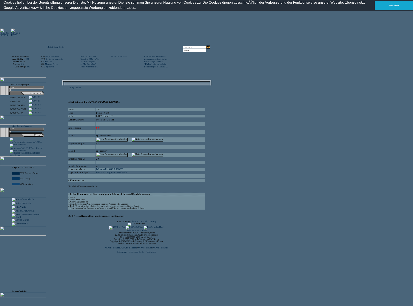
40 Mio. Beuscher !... (88, 64)
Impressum (133, 252)
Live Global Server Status (136, 231)
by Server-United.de (54, 59)
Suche (61, 47)
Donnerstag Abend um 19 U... (156, 67)
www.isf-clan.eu (145, 248)
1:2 (39, 105)
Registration (53, 47)
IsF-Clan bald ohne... (88, 56)
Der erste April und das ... (154, 62)
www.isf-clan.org (112, 248)
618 (23, 64)
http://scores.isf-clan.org (144, 221)
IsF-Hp (71, 88)
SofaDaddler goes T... (89, 62)
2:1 (38, 97)
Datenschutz (122, 252)
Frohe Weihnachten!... (89, 67)
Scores (79, 88)
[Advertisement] (161, 32)
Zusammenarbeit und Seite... (155, 59)
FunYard (48, 62)
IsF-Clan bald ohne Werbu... (155, 56)
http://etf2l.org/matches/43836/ (111, 172)
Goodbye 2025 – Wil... (89, 59)
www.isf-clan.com (129, 248)
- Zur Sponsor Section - (22, 126)
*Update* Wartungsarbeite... (156, 64)
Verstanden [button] (394, 6)
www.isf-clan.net (160, 248)
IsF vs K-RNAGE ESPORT (109, 169)
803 (27, 59)
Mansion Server (51, 64)
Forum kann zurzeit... (119, 56)
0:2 (39, 109)
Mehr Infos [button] (131, 8)
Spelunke (50, 67)
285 (28, 67)
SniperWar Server (52, 56)
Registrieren (151, 252)
